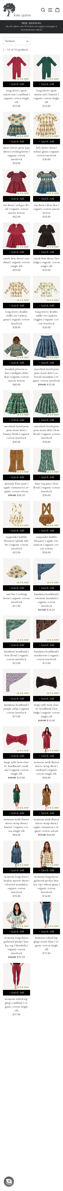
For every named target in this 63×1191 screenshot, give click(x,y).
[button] (9, 1181)
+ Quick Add (16, 84)
